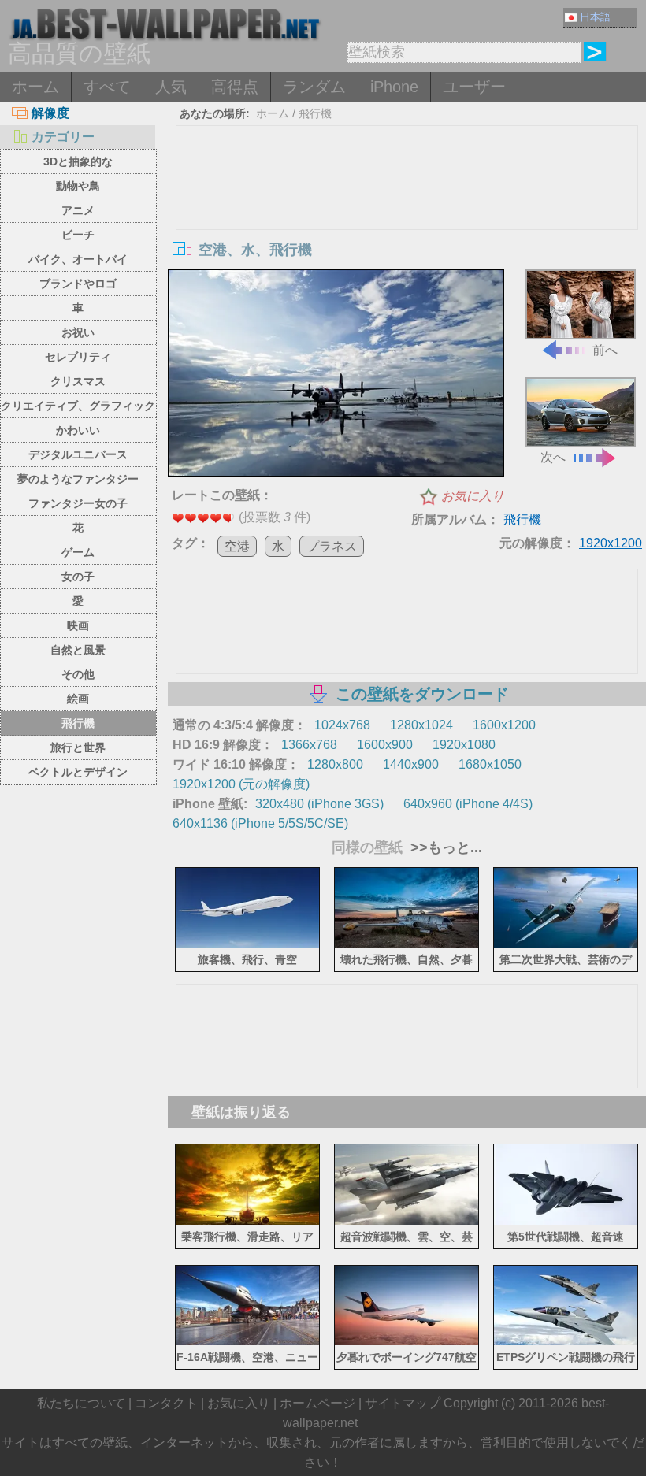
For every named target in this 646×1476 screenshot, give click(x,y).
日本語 (595, 17)
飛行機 (78, 723)
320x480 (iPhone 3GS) (319, 803)
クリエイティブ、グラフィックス (78, 408)
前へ (605, 349)
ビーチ (78, 234)
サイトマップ (402, 1403)
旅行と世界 (78, 747)
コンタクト (166, 1403)
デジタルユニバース (78, 454)
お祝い (78, 332)
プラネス (331, 546)
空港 (237, 546)
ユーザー (474, 86)
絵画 (78, 698)
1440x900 (411, 764)
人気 (171, 86)
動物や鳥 (78, 186)
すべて (107, 86)
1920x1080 (464, 744)
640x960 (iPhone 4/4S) (468, 803)
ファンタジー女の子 (78, 503)
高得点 (234, 86)
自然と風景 (78, 649)
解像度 (50, 113)
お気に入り (472, 496)
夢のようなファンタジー (78, 479)
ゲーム (78, 552)
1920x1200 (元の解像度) (241, 784)
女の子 (78, 576)
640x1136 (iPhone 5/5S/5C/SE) (260, 823)
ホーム (35, 86)
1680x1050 (490, 764)
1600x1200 (504, 725)
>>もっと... (444, 847)
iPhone (394, 86)
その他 (78, 674)
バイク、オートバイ (78, 259)
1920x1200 (610, 543)
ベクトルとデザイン (78, 772)
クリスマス (78, 381)
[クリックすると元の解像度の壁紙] (336, 375)
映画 (78, 625)
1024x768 (342, 725)
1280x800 (335, 764)
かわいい (78, 430)
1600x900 (385, 744)
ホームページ (317, 1403)
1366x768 (309, 744)
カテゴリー (63, 136)
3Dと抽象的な (78, 161)
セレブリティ (78, 356)
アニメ (78, 210)
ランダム (314, 86)
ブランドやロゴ (78, 283)
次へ (553, 457)
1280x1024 (421, 725)
